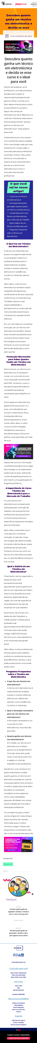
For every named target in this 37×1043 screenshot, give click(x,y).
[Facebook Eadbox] (14, 956)
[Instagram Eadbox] (16, 956)
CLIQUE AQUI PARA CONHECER (18, 1038)
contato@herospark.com (18, 962)
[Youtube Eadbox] (19, 956)
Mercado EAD (8, 864)
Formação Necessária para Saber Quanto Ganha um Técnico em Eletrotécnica (18, 206)
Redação (11, 899)
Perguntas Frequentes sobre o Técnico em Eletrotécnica (17, 232)
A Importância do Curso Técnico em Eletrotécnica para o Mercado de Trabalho (18, 216)
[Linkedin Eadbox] (22, 956)
